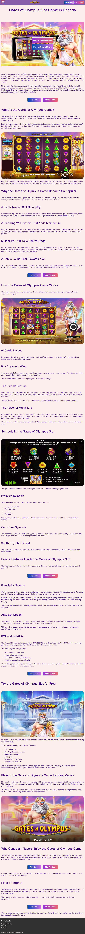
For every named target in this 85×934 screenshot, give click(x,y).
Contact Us (4, 927)
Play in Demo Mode (42, 47)
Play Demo (69, 2)
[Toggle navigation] (3, 2)
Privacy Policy (4, 925)
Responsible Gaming (6, 923)
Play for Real (78, 2)
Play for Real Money (42, 40)
